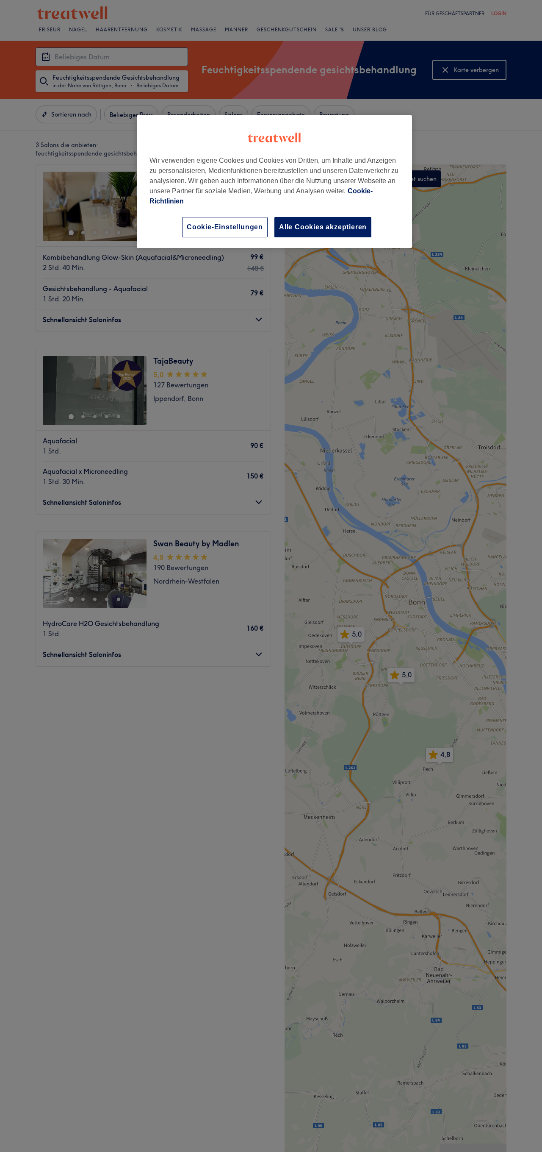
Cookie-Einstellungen (225, 227)
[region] (274, 181)
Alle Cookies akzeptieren (323, 227)
